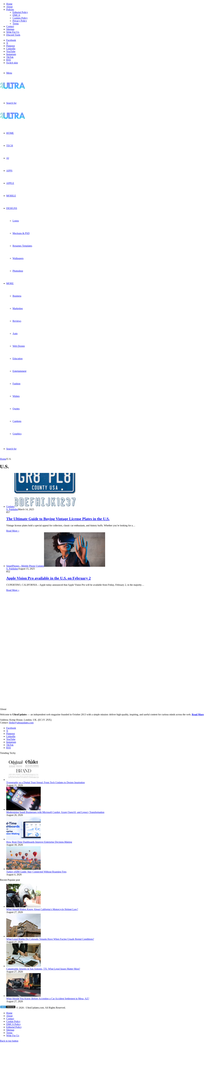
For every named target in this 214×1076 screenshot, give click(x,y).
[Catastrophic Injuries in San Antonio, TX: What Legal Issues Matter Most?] (23, 966)
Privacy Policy (20, 20)
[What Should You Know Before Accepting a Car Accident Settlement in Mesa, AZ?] (23, 995)
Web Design (19, 346)
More (10, 283)
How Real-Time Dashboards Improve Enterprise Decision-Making (39, 842)
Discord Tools (13, 35)
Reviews (17, 321)
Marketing (18, 308)
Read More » (12, 530)
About (9, 6)
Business (17, 296)
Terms (16, 23)
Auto (15, 333)
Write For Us (12, 32)
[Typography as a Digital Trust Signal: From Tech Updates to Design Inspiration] (23, 779)
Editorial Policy (20, 12)
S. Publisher (12, 509)
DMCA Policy (13, 1024)
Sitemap (10, 29)
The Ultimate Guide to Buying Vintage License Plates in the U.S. (58, 519)
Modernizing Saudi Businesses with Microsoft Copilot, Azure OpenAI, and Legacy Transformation (55, 812)
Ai (7, 158)
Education (18, 358)
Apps (9, 170)
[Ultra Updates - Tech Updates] (23, 88)
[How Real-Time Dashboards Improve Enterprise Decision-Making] (23, 839)
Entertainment (19, 371)
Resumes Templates (22, 245)
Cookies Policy (20, 18)
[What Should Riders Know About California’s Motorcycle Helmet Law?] (23, 906)
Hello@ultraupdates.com (21, 722)
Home (9, 4)
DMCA (16, 15)
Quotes (16, 408)
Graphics (17, 433)
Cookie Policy (13, 1021)
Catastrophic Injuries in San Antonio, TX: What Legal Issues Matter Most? (43, 968)
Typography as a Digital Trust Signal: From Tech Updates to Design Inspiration (45, 782)
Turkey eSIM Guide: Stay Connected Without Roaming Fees (36, 871)
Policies (10, 9)
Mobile (11, 195)
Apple (10, 183)
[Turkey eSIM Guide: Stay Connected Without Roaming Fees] (23, 869)
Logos (16, 220)
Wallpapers (18, 258)
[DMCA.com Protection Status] (8, 1007)
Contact (10, 26)
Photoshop (18, 271)
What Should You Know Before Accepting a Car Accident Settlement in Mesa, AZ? (47, 998)
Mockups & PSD (21, 233)
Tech (9, 145)
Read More (198, 714)
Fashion (16, 383)
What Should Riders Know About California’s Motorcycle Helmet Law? (42, 909)
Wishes (16, 396)
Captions (17, 421)
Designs (11, 208)
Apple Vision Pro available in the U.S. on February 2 (48, 578)
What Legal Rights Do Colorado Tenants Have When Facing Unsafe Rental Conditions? (50, 939)
